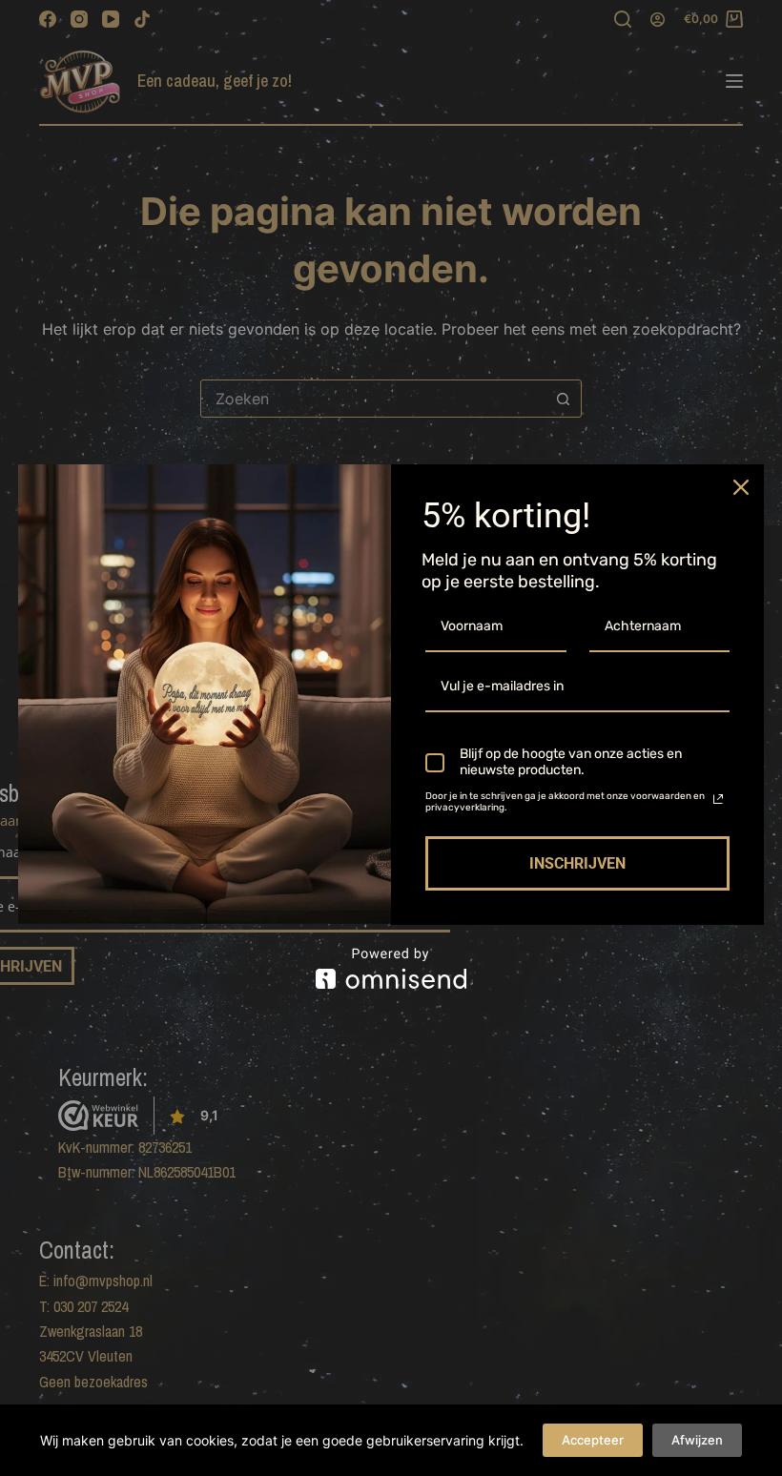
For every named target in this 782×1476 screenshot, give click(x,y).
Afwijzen (697, 1439)
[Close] (741, 487)
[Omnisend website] (391, 968)
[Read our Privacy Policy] (718, 799)
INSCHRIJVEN (577, 863)
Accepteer (593, 1439)
